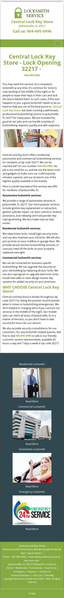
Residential (21, 568)
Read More (32, 401)
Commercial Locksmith (32, 406)
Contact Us (45, 571)
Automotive (51, 568)
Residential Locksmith (32, 364)
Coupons (32, 571)
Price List (37, 575)
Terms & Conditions (20, 575)
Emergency (19, 571)
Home (10, 568)
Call (33, 593)
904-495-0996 (39, 31)
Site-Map (49, 575)
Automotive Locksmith (32, 449)
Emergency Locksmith (32, 491)
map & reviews (34, 553)
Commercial (36, 568)
